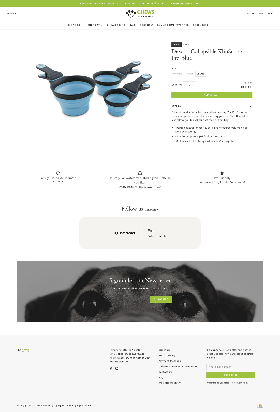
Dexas (185, 44)
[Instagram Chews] (116, 368)
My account (255, 13)
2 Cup (200, 73)
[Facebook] (111, 368)
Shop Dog (73, 25)
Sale (132, 25)
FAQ (160, 377)
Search (11, 13)
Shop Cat (94, 25)
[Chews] (23, 350)
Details (176, 106)
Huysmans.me (84, 405)
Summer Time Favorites (173, 25)
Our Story (164, 349)
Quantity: (176, 84)
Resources (200, 25)
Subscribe (161, 299)
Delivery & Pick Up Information (177, 366)
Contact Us (165, 371)
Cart (270, 13)
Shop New (146, 25)
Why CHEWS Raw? (169, 382)
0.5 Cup (177, 73)
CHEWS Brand (116, 25)
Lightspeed (59, 405)
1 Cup (190, 73)
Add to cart (212, 94)
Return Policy (166, 355)
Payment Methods (169, 360)
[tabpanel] (94, 85)
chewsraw (151, 210)
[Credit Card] (260, 406)
